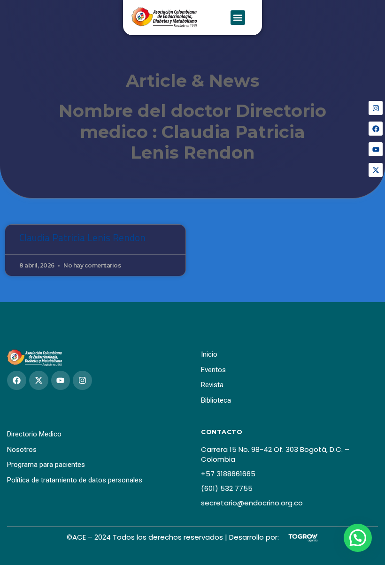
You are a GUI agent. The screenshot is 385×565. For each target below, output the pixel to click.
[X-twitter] (376, 170)
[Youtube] (376, 149)
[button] (238, 17)
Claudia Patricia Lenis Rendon (82, 237)
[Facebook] (376, 129)
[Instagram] (376, 108)
